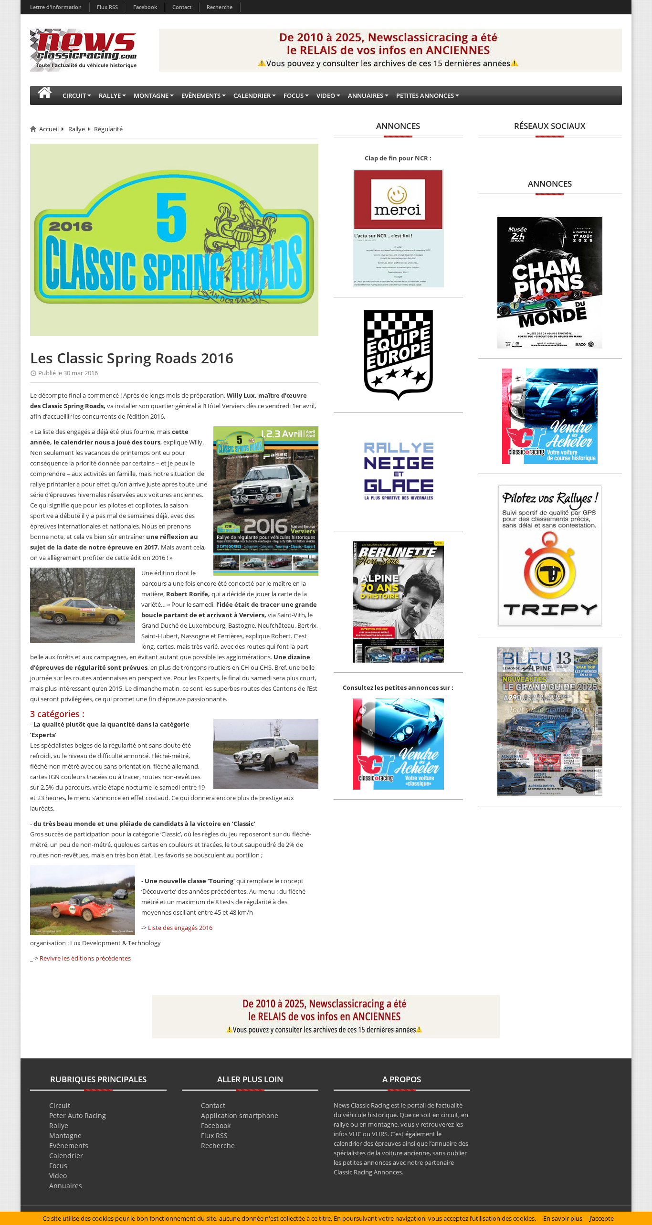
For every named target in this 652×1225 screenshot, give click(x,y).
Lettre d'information (56, 7)
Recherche (219, 7)
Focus (58, 1165)
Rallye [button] (110, 95)
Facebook (145, 7)
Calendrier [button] (252, 95)
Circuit (59, 1105)
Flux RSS (107, 7)
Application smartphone (239, 1115)
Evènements (68, 1145)
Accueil (49, 129)
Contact (181, 7)
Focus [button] (294, 95)
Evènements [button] (201, 95)
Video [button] (325, 95)
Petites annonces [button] (425, 95)
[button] (44, 95)
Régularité (108, 129)
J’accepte (601, 1218)
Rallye (76, 129)
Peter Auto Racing (77, 1115)
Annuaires (65, 1185)
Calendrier (66, 1155)
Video (58, 1175)
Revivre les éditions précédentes (85, 958)
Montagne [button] (151, 95)
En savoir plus (562, 1218)
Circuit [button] (74, 95)
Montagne (65, 1135)
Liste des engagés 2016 (180, 927)
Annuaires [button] (365, 95)
